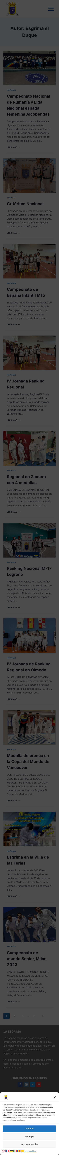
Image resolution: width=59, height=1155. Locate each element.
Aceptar (29, 1128)
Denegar (29, 1136)
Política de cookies (28, 1151)
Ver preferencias (29, 1144)
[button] (54, 1097)
